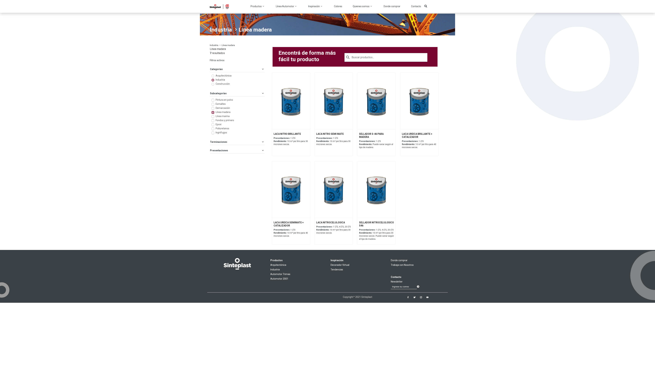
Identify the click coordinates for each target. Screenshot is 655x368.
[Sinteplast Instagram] (421, 297)
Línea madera (223, 112)
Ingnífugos (221, 132)
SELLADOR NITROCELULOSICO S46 (376, 224)
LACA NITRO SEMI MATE (330, 134)
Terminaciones (218, 142)
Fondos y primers (225, 120)
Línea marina (223, 116)
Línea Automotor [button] (285, 6)
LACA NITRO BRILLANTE (287, 134)
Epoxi (218, 124)
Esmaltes (221, 104)
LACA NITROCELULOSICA (330, 222)
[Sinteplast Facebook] (408, 297)
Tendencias (337, 269)
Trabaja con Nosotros (402, 265)
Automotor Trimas (280, 274)
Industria (221, 29)
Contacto (416, 6)
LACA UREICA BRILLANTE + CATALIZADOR (417, 135)
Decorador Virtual (340, 265)
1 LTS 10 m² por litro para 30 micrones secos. (291, 141)
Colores (338, 6)
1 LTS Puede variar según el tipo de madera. (376, 144)
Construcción (223, 83)
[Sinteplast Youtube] (427, 297)
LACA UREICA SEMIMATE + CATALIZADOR (289, 224)
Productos (276, 260)
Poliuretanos (222, 128)
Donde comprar (392, 6)
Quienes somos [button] (361, 6)
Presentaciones (219, 150)
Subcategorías (218, 93)
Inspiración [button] (314, 6)
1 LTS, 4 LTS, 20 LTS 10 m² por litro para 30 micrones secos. (333, 230)
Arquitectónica (223, 75)
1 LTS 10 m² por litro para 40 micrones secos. (419, 144)
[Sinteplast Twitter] (414, 297)
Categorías (216, 69)
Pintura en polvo (224, 99)
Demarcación (223, 108)
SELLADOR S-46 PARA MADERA (371, 135)
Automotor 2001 (279, 278)
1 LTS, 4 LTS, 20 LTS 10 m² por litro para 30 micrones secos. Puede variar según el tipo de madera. (376, 234)
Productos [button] (256, 6)
